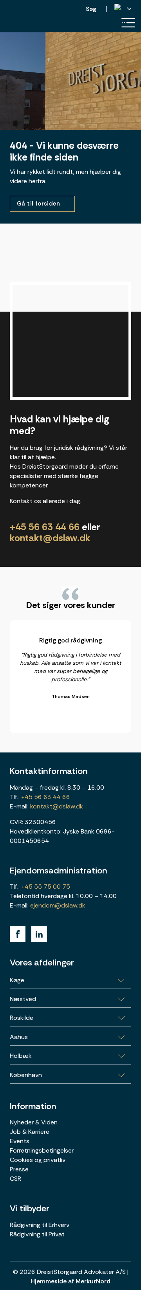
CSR (15, 1179)
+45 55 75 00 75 (45, 886)
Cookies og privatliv (37, 1160)
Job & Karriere (29, 1132)
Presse (19, 1169)
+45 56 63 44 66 (45, 527)
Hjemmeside (49, 1281)
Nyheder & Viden (34, 1122)
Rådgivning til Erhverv (39, 1225)
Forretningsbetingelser (42, 1150)
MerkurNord (93, 1281)
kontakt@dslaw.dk (50, 538)
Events (19, 1141)
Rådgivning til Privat (37, 1234)
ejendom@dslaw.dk (57, 905)
